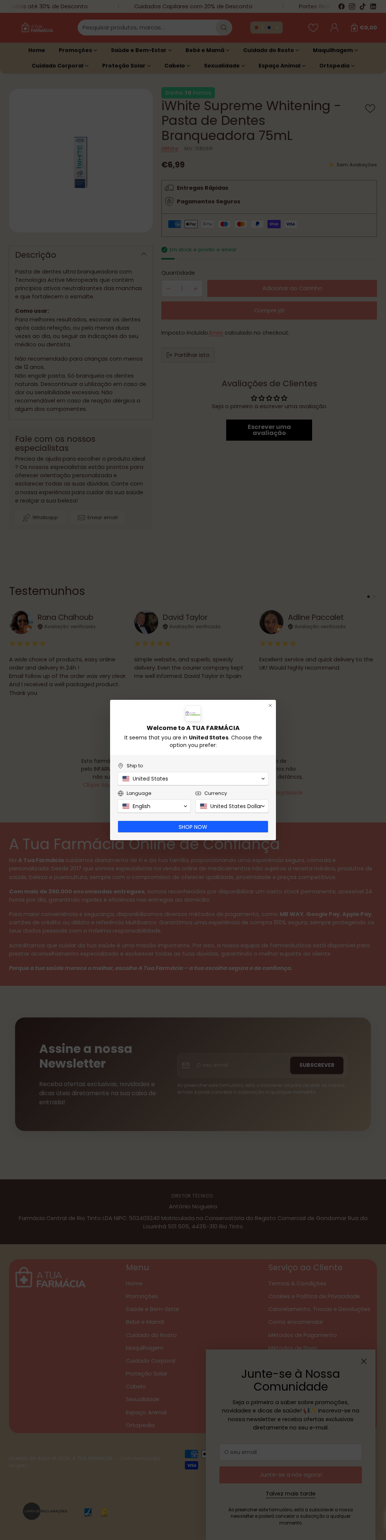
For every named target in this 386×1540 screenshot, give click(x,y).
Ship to (135, 765)
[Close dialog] (270, 705)
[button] (193, 778)
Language (139, 793)
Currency (215, 793)
